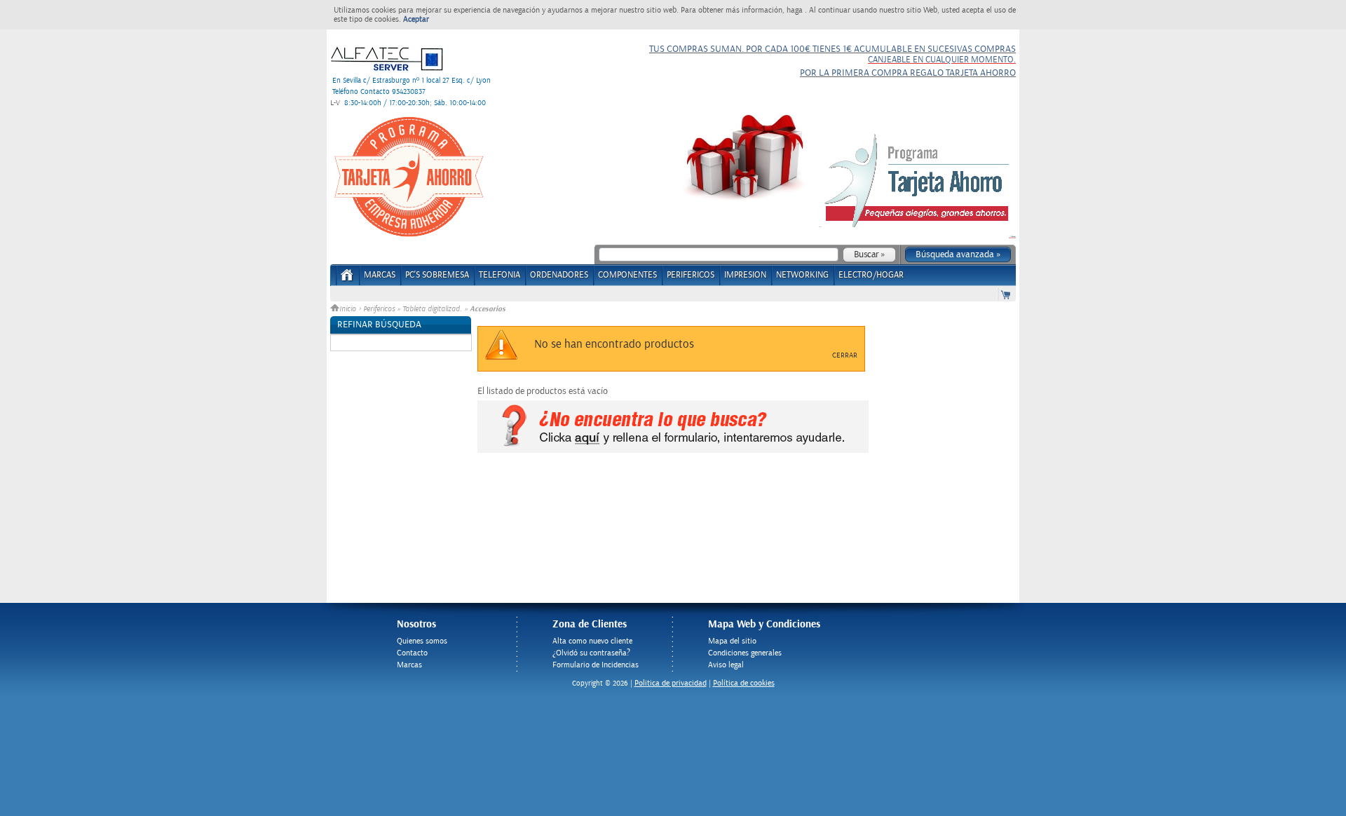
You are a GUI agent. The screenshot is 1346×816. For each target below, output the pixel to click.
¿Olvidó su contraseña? (591, 653)
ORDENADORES (559, 275)
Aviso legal (726, 664)
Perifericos (379, 309)
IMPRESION (745, 275)
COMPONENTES (627, 275)
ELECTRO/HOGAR (871, 275)
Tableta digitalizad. (432, 309)
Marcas (379, 275)
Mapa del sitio (732, 641)
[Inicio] (347, 279)
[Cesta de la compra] (1006, 294)
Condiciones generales (745, 653)
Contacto (412, 653)
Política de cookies (744, 683)
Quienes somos (422, 641)
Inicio (348, 309)
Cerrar (844, 355)
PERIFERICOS (690, 275)
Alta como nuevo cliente (592, 641)
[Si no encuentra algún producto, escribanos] (673, 450)
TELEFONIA (499, 275)
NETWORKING (802, 275)
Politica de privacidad (670, 683)
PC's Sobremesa (437, 275)
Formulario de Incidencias (595, 664)
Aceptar (416, 19)
